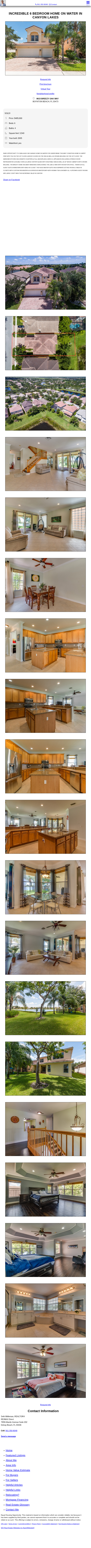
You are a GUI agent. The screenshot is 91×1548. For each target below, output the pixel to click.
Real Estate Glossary (18, 1504)
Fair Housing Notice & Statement (68, 1524)
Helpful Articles (14, 1484)
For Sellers (12, 1480)
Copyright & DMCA (24, 1524)
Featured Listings (15, 1455)
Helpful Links (13, 1489)
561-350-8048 (11, 1431)
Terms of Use (12, 1524)
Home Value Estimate (18, 1470)
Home (9, 1450)
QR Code (4, 1524)
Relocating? (12, 1494)
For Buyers (12, 1475)
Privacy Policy (36, 1524)
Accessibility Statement (49, 1524)
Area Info (11, 1465)
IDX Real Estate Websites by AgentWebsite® (17, 1528)
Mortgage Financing (17, 1499)
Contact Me (12, 1509)
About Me (11, 1460)
